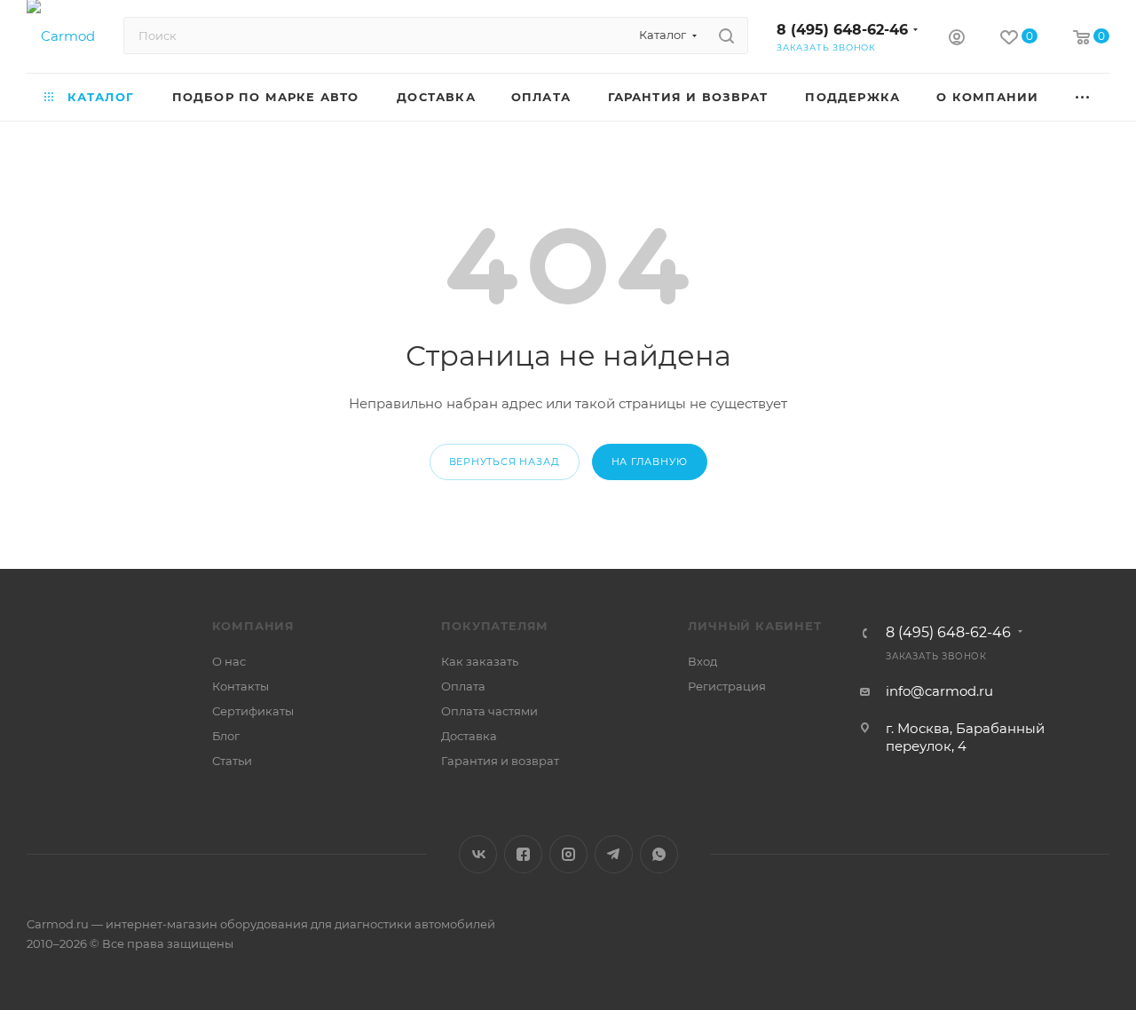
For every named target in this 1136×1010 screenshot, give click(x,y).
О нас (229, 661)
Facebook (523, 854)
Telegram (614, 854)
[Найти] (726, 35)
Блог (226, 736)
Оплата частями (489, 711)
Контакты (240, 686)
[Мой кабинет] (957, 39)
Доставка (469, 736)
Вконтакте (478, 854)
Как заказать (479, 661)
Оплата (463, 686)
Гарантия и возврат (500, 761)
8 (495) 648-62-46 (842, 29)
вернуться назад (504, 461)
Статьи (232, 761)
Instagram (568, 854)
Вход (702, 661)
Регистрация (727, 686)
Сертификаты (253, 711)
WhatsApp (659, 854)
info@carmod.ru (939, 691)
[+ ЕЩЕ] (1083, 97)
